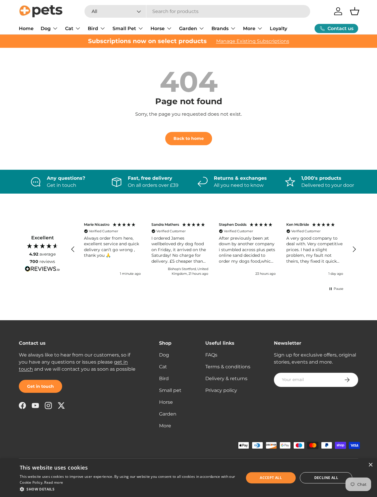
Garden (188, 28)
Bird (93, 28)
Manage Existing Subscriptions (252, 41)
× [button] (370, 465)
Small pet (170, 390)
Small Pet (124, 28)
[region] (213, 249)
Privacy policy (221, 390)
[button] (354, 11)
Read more (53, 482)
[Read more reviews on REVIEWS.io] (42, 269)
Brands (220, 28)
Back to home (188, 138)
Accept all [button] (271, 477)
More (249, 28)
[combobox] (197, 11)
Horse (158, 28)
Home (26, 28)
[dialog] (188, 478)
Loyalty (278, 28)
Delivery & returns (226, 378)
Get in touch (40, 386)
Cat (69, 28)
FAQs (211, 355)
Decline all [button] (326, 477)
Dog (46, 28)
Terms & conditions (227, 367)
